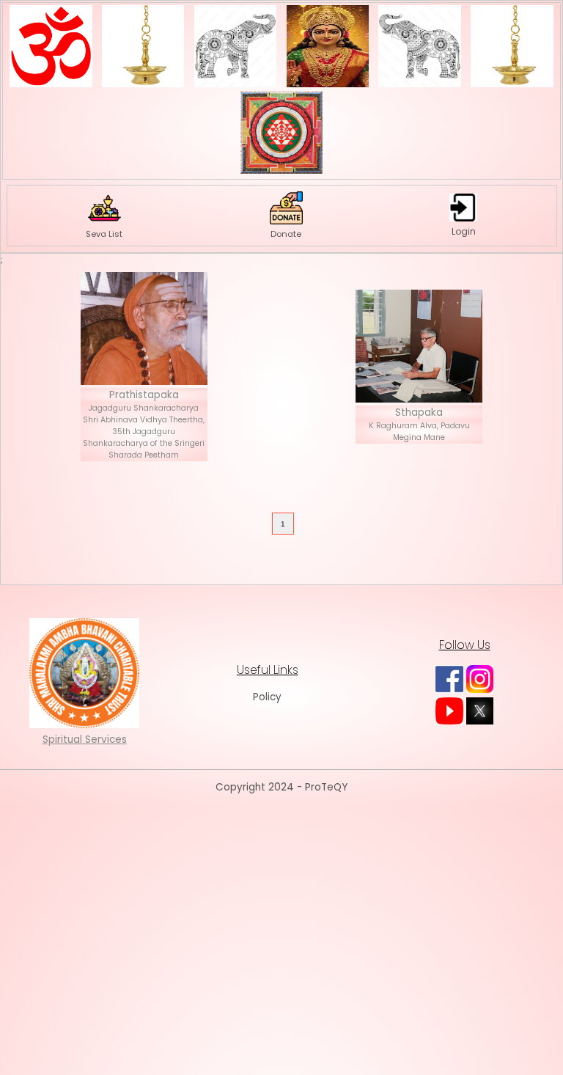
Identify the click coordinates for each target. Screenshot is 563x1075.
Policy (267, 697)
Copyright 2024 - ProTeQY (281, 787)
